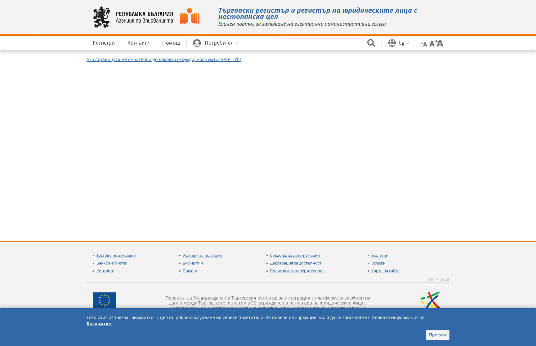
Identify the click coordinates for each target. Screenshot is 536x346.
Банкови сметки (111, 263)
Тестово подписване (116, 255)
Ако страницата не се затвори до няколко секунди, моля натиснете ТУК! (164, 59)
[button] (216, 43)
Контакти (105, 271)
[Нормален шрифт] (431, 42)
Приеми (437, 335)
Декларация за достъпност (295, 263)
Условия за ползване (202, 255)
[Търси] (371, 43)
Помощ (190, 271)
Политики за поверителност (297, 271)
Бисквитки (193, 263)
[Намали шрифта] (423, 42)
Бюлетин (379, 255)
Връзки (378, 263)
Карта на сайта (385, 271)
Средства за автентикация (295, 255)
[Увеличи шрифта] (439, 42)
